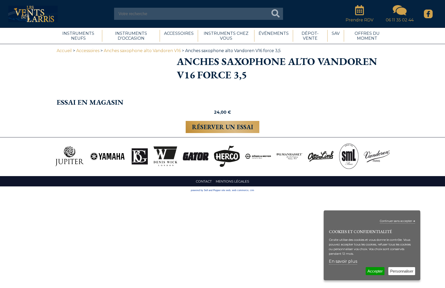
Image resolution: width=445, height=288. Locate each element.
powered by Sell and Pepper (206, 190)
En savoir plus (343, 261)
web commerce (240, 190)
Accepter (375, 271)
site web (225, 190)
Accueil (64, 50)
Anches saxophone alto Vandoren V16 (142, 50)
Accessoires (87, 50)
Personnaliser (401, 271)
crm (252, 190)
